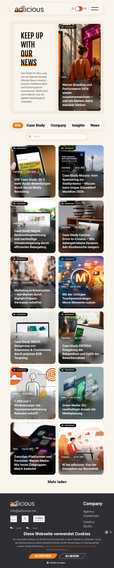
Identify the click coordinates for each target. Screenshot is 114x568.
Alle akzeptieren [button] (43, 555)
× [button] (111, 532)
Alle (18, 125)
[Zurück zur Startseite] (22, 503)
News (95, 125)
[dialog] (57, 548)
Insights (78, 125)
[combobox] (106, 532)
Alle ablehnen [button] (72, 556)
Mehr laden (57, 482)
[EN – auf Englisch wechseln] (79, 8)
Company (58, 125)
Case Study (36, 125)
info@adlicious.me (23, 511)
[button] (95, 9)
